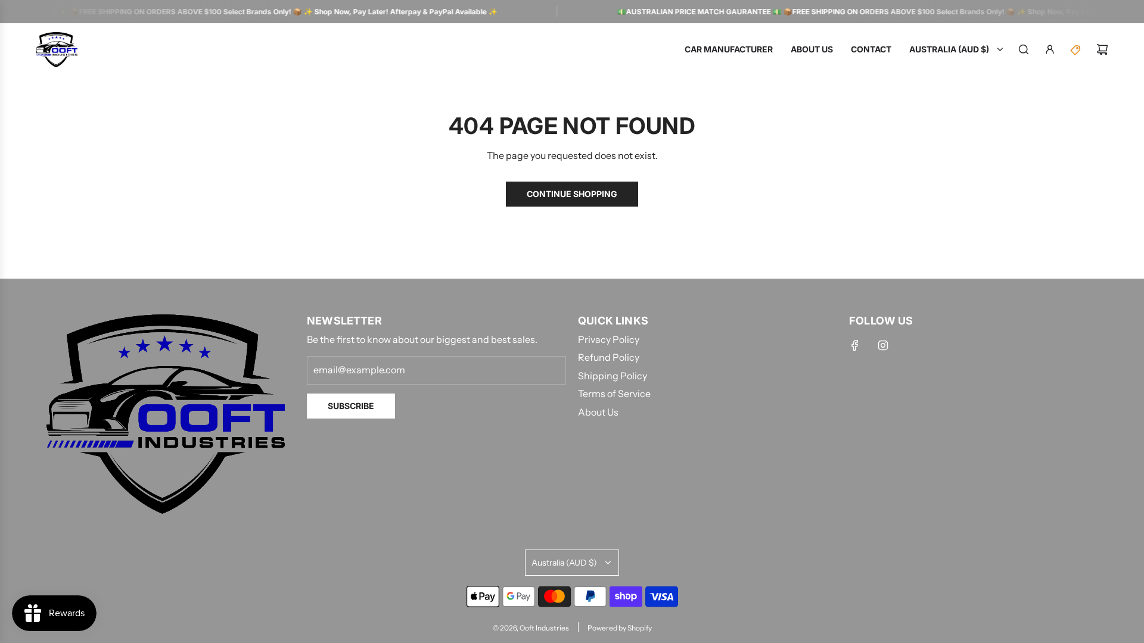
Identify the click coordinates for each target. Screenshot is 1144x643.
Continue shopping (572, 194)
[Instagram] (883, 345)
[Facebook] (855, 345)
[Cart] (1102, 49)
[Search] (1024, 49)
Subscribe (351, 406)
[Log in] (1050, 49)
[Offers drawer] (1076, 49)
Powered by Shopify (619, 627)
